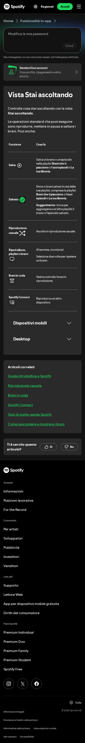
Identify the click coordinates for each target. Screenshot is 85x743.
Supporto (10, 585)
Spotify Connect (20, 404)
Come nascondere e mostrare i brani (36, 424)
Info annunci (10, 736)
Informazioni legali (13, 711)
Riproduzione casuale (25, 385)
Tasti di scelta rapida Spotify (30, 414)
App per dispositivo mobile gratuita (31, 603)
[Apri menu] (79, 6)
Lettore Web (13, 594)
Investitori (11, 556)
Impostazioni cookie (45, 728)
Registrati (47, 7)
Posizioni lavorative (18, 500)
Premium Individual (18, 632)
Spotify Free (12, 669)
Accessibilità (27, 736)
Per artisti (10, 529)
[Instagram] (8, 683)
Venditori (10, 565)
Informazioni (13, 491)
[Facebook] (36, 683)
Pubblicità (11, 547)
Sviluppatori (13, 538)
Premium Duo (14, 641)
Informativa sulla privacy (16, 728)
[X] (22, 683)
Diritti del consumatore (21, 612)
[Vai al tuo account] (75, 72)
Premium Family (16, 650)
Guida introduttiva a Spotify (29, 375)
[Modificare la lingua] (35, 6)
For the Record (14, 509)
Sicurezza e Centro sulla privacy (20, 720)
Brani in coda (18, 395)
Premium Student (17, 659)
